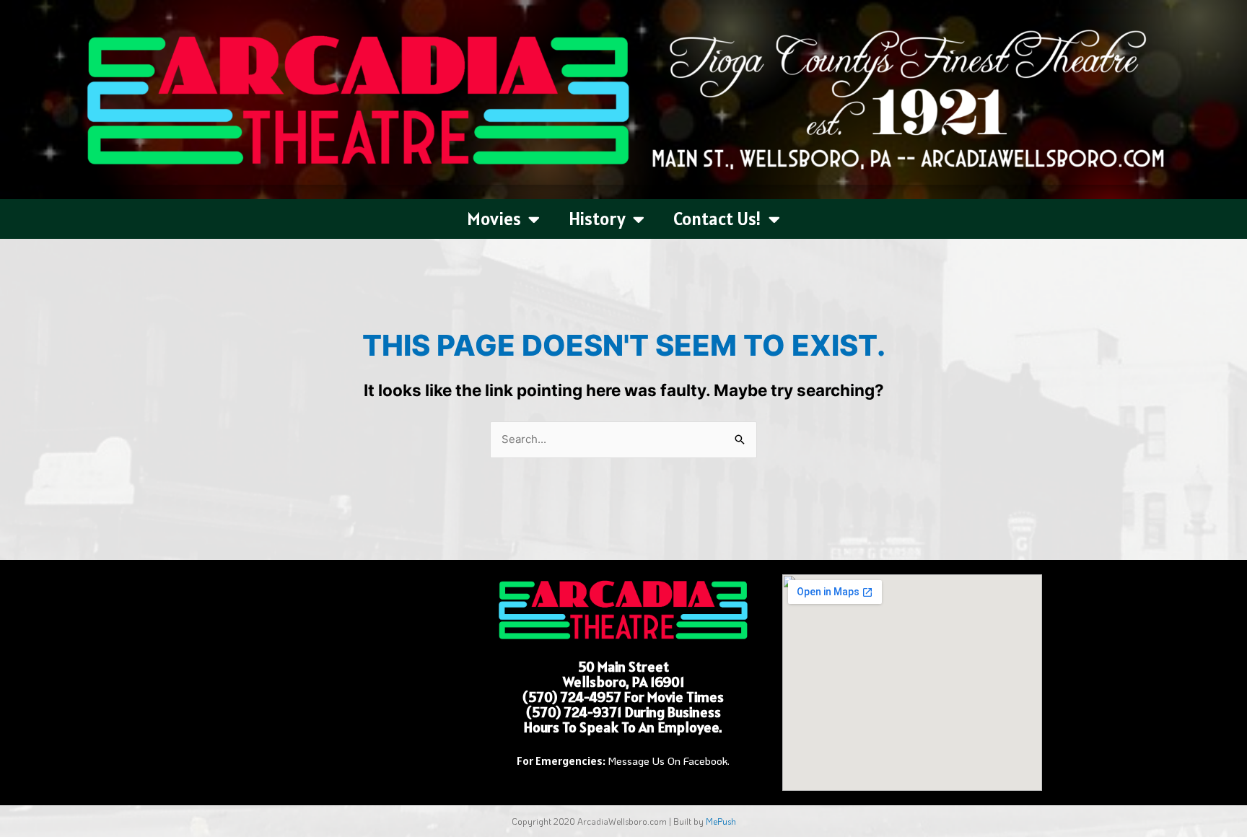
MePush (721, 821)
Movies (494, 218)
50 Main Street (623, 666)
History (597, 218)
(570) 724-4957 (571, 697)
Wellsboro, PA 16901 (623, 681)
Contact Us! (717, 218)
